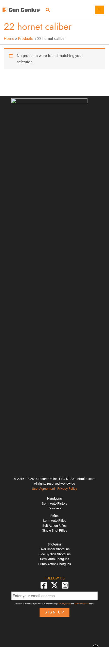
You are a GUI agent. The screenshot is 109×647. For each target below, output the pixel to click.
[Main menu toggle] (99, 10)
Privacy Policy (67, 488)
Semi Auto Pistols (54, 503)
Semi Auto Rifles (54, 520)
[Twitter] (54, 585)
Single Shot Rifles (54, 530)
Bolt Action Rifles (54, 526)
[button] (48, 10)
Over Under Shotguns (55, 549)
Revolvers (55, 508)
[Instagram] (65, 585)
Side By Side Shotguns (55, 554)
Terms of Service (81, 604)
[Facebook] (44, 585)
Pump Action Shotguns (54, 564)
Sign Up (54, 612)
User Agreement (43, 488)
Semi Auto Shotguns (54, 559)
